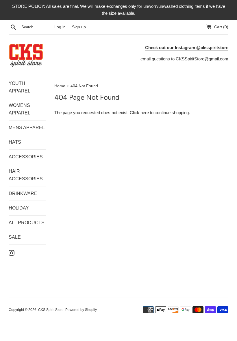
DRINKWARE (23, 193)
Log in (60, 27)
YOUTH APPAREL (19, 87)
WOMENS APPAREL (19, 109)
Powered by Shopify (81, 310)
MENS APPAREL (27, 127)
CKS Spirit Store (51, 310)
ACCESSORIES (26, 156)
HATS (15, 142)
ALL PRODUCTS (27, 222)
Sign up (79, 27)
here (144, 112)
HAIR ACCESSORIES (26, 175)
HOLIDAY (19, 207)
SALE (15, 237)
